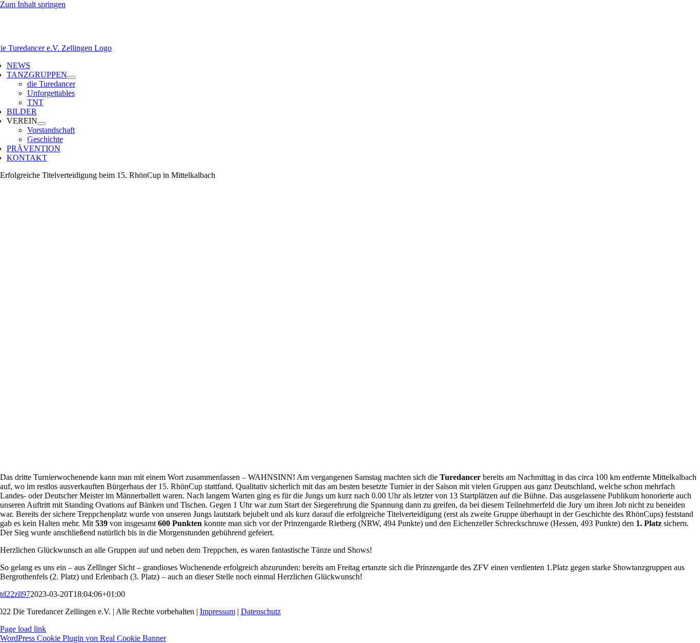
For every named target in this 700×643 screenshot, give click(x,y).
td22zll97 (15, 594)
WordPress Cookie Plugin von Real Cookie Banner (83, 638)
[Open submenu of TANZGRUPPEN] (71, 77)
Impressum (217, 611)
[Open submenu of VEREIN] (41, 123)
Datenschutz (261, 611)
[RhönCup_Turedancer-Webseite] (232, 459)
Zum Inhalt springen (33, 4)
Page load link (23, 629)
